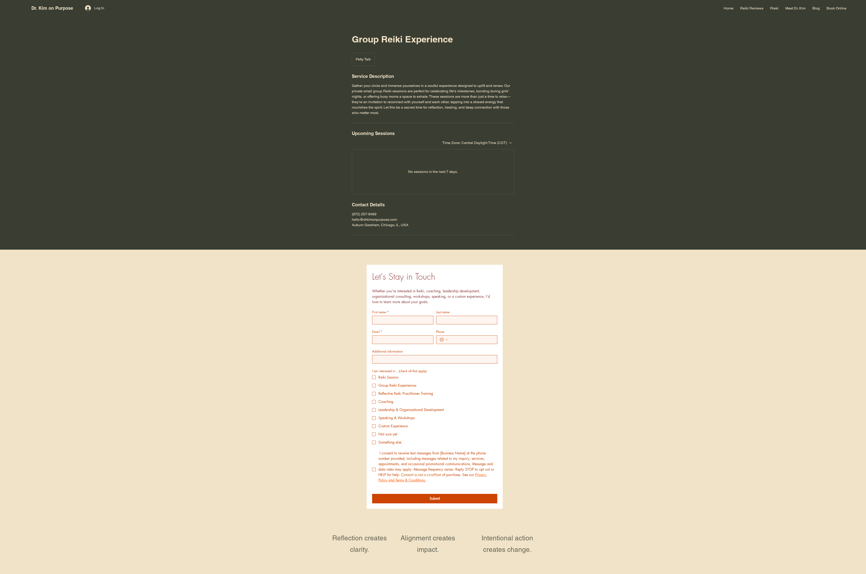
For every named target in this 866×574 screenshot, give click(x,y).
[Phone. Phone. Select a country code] (443, 339)
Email (377, 332)
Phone (440, 332)
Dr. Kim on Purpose (52, 8)
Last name (442, 312)
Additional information (387, 351)
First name (380, 312)
